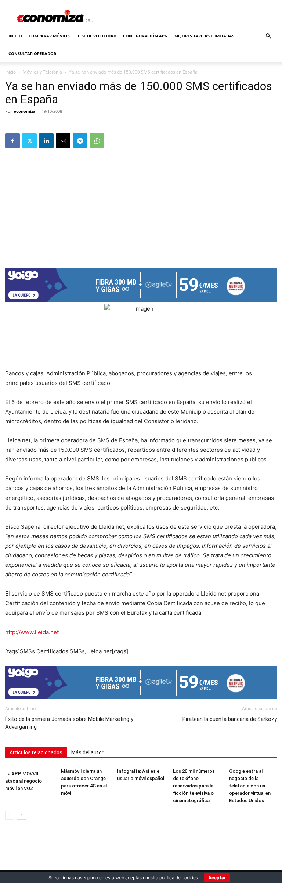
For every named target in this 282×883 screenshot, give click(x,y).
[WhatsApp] (97, 140)
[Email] (63, 140)
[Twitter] (29, 140)
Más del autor (87, 752)
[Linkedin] (46, 140)
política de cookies (178, 877)
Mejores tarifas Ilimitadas (204, 36)
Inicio (15, 36)
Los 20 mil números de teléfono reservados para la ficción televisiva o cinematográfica (194, 785)
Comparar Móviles (49, 36)
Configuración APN (145, 36)
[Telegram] (80, 140)
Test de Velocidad (96, 36)
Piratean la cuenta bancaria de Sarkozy (229, 719)
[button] (268, 36)
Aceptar (217, 877)
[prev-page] (9, 815)
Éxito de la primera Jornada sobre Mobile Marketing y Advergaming (69, 723)
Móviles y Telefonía (42, 72)
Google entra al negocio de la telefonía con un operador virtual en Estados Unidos (250, 785)
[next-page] (21, 815)
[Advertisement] (141, 205)
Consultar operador (32, 53)
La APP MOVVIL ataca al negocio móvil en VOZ (23, 781)
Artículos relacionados (36, 752)
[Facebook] (12, 140)
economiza (25, 111)
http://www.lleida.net (32, 632)
